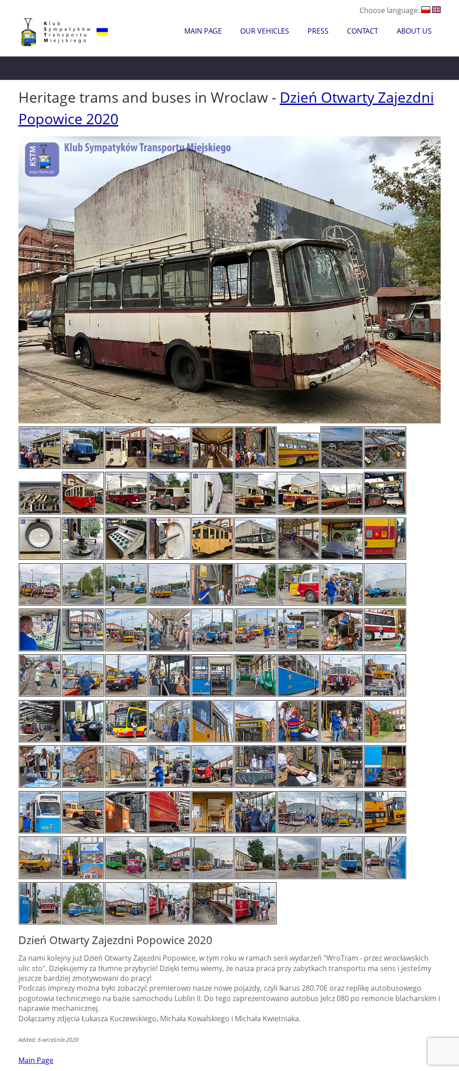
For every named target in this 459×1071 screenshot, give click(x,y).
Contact (362, 31)
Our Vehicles (264, 31)
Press (318, 31)
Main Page (203, 31)
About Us (414, 31)
